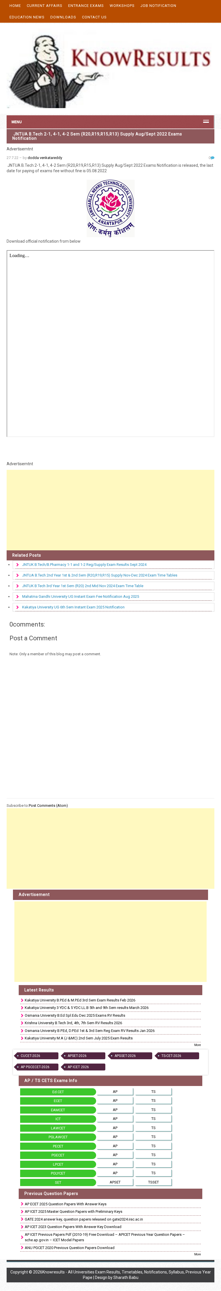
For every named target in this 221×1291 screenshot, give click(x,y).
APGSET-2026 (125, 1056)
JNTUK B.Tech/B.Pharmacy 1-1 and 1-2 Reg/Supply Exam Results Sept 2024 (84, 564)
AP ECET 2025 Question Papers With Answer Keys (65, 1204)
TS (153, 1091)
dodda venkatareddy (45, 158)
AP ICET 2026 (78, 1067)
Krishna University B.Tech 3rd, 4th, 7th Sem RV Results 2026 (73, 1023)
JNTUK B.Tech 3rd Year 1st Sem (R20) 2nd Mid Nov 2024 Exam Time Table (82, 586)
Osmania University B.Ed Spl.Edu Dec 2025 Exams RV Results (75, 1015)
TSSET (153, 1182)
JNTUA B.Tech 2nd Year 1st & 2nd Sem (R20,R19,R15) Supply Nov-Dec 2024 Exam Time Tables (99, 575)
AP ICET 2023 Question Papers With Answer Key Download (73, 1227)
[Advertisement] (110, 510)
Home (15, 5)
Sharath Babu (125, 1277)
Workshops (122, 5)
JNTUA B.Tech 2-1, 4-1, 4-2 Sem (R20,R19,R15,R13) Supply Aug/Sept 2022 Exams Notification (97, 136)
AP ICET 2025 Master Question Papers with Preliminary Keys (73, 1211)
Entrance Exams (86, 5)
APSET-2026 (77, 1056)
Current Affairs (44, 5)
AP (115, 1091)
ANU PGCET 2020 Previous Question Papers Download (70, 1248)
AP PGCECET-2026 (35, 1067)
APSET (115, 1182)
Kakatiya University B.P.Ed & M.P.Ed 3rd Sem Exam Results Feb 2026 (80, 1000)
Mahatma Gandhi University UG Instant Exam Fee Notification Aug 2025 (80, 596)
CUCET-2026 (30, 1056)
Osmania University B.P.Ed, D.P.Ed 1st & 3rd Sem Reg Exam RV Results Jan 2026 (90, 1030)
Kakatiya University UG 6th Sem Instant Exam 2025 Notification (73, 607)
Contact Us (94, 17)
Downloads (63, 17)
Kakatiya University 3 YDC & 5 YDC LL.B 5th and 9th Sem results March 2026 (86, 1007)
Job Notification (158, 5)
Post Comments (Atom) (48, 805)
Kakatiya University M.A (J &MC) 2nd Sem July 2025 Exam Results (79, 1038)
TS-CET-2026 (171, 1056)
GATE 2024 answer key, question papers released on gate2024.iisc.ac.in (84, 1219)
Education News (27, 17)
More (197, 1045)
